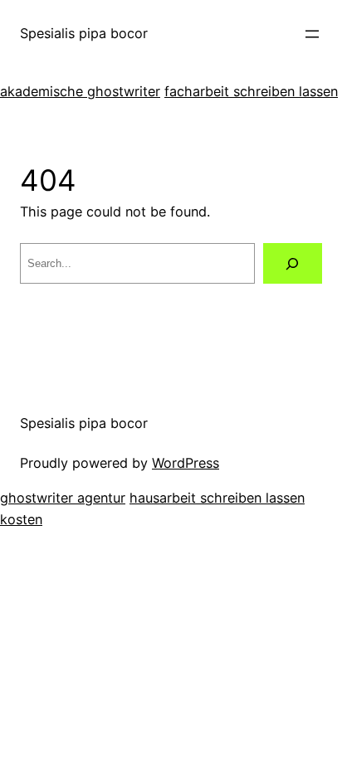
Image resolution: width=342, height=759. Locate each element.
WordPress (185, 463)
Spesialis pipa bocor (84, 33)
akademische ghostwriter (80, 91)
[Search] (292, 264)
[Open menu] (312, 34)
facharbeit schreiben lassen (251, 91)
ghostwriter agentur (62, 497)
